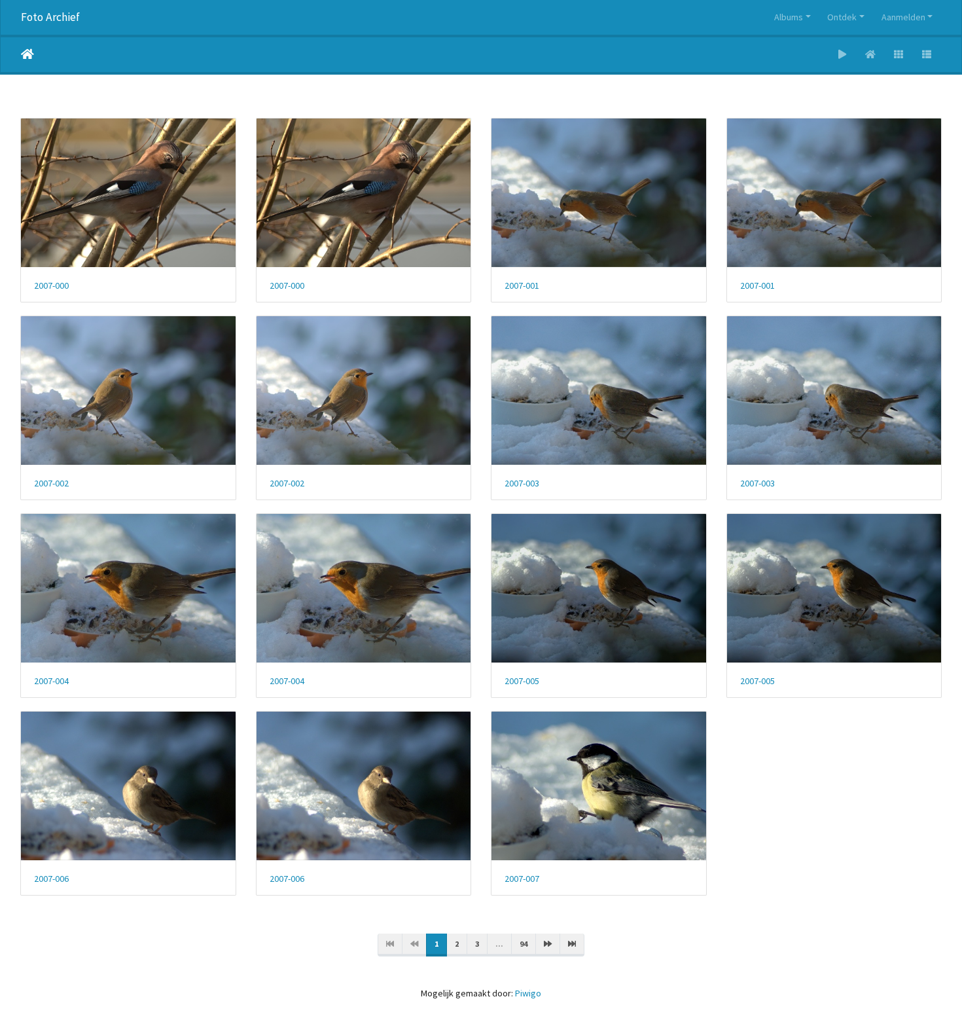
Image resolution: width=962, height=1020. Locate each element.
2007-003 (522, 483)
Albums (788, 17)
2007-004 (51, 681)
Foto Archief (50, 17)
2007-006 (51, 878)
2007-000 (51, 285)
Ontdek (842, 17)
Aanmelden (903, 17)
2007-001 (522, 285)
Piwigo (528, 993)
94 (523, 944)
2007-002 (51, 483)
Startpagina (27, 54)
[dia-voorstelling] (842, 55)
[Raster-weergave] (899, 55)
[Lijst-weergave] (927, 55)
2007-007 (522, 878)
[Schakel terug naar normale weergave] (871, 55)
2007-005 (522, 681)
